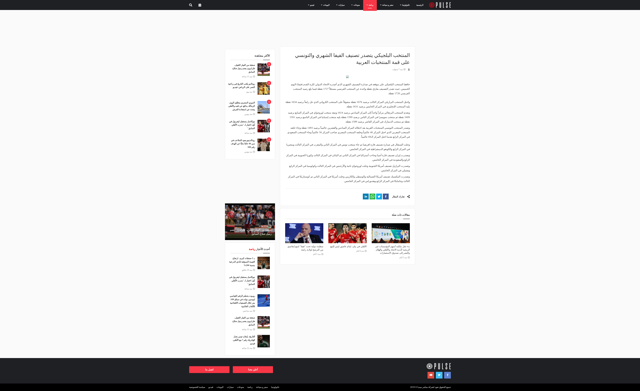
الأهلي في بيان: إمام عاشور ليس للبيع (348, 246)
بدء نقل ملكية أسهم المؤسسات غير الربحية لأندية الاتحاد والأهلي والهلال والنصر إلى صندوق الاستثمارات (392, 249)
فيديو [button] (309, 5)
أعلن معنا (253, 369)
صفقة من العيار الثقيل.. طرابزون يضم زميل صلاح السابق (243, 68)
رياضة (250, 387)
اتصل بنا (209, 369)
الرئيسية (419, 5)
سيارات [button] (339, 5)
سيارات (230, 387)
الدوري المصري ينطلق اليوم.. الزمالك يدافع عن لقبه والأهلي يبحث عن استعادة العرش (241, 106)
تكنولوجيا (275, 387)
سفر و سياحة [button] (385, 5)
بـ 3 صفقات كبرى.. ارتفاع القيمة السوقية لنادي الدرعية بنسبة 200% (242, 261)
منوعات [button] (354, 5)
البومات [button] (324, 5)
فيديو (210, 387)
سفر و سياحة (262, 387)
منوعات (240, 387)
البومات (220, 387)
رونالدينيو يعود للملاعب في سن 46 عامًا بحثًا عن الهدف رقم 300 (243, 143)
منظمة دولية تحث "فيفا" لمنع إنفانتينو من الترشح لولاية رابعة (305, 248)
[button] (386, 196)
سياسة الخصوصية (197, 387)
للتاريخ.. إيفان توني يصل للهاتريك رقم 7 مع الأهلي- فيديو (243, 340)
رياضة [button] (368, 5)
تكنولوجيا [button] (403, 5)
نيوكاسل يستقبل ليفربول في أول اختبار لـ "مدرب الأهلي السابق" (242, 125)
